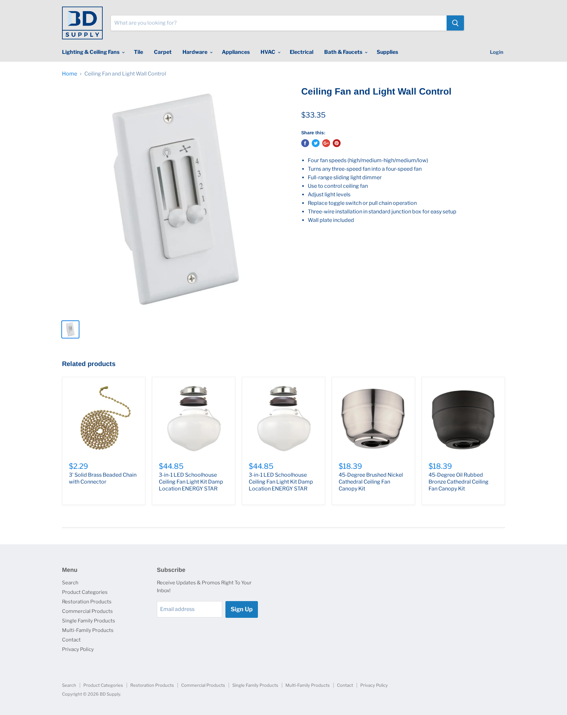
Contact (71, 640)
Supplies (387, 52)
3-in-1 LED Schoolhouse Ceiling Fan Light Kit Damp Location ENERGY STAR (191, 482)
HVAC (268, 52)
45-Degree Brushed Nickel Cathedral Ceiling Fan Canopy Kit (371, 482)
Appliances (236, 52)
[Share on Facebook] (305, 143)
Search (70, 583)
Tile (138, 52)
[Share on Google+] (326, 143)
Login (496, 52)
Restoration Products (87, 602)
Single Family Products (88, 621)
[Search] (455, 23)
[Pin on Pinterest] (337, 143)
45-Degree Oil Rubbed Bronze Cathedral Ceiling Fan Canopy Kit (459, 482)
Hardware (195, 52)
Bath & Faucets (343, 52)
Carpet (163, 52)
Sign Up (242, 609)
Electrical (301, 52)
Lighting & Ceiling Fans (91, 52)
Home (69, 74)
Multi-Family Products (88, 630)
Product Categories (85, 592)
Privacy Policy (78, 649)
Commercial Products (87, 611)
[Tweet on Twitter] (316, 143)
